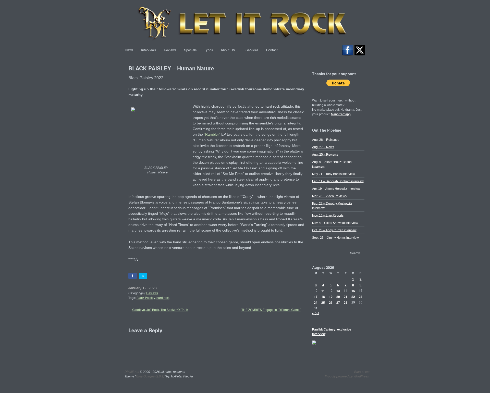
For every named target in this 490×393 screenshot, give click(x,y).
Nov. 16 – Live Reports (328, 215)
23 (360, 296)
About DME (229, 49)
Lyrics (208, 49)
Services (252, 49)
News (129, 49)
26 (331, 302)
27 (338, 302)
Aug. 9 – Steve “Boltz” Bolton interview (332, 164)
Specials (190, 49)
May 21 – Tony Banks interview (333, 173)
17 (315, 296)
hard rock (162, 297)
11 (323, 290)
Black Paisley (146, 297)
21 (345, 296)
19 (331, 296)
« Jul (315, 313)
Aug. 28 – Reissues (325, 139)
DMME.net (132, 372)
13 (338, 290)
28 (345, 302)
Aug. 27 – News (323, 147)
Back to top (362, 372)
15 (353, 290)
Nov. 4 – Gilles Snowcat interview (335, 222)
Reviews (170, 49)
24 (315, 302)
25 (323, 302)
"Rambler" (212, 134)
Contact (272, 49)
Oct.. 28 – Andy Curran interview (334, 230)
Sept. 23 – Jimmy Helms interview (335, 237)
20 (338, 296)
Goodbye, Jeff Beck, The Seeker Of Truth (160, 309)
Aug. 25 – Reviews (325, 154)
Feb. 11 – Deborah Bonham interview (338, 181)
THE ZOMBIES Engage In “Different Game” (271, 309)
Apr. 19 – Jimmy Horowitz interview (336, 188)
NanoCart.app (341, 114)
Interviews (148, 49)
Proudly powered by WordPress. (347, 376)
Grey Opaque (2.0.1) (150, 376)
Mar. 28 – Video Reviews (329, 196)
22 (353, 296)
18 (323, 296)
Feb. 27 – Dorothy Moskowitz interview (332, 205)
